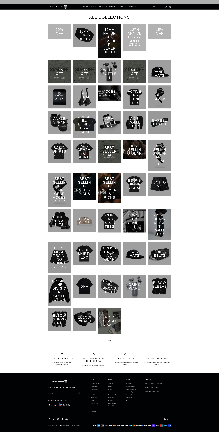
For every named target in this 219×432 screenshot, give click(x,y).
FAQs (127, 400)
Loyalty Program (112, 403)
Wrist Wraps (94, 394)
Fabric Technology (112, 394)
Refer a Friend (111, 406)
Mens (92, 406)
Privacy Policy (129, 392)
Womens (93, 408)
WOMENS (131, 6)
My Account (129, 383)
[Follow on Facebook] (49, 419)
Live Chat (66, 364)
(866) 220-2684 (155, 391)
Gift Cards (93, 411)
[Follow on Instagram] (58, 419)
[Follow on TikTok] (71, 419)
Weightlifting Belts (95, 383)
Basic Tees (94, 397)
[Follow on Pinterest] (62, 419)
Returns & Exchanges (131, 389)
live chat (158, 395)
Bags (92, 400)
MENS (122, 6)
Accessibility (129, 397)
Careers (110, 386)
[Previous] (90, 2)
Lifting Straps (94, 392)
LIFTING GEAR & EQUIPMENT (107, 6)
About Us (110, 383)
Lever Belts (94, 386)
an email (151, 395)
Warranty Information (131, 394)
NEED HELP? (154, 6)
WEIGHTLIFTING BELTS (89, 6)
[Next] (128, 2)
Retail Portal (111, 397)
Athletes (110, 392)
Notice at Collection (75, 425)
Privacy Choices (65, 425)
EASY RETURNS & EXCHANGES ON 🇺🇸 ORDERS (109, 1)
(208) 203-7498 (59, 364)
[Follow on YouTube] (66, 419)
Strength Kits (94, 403)
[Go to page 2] (114, 340)
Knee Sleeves (94, 389)
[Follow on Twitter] (53, 419)
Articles (110, 389)
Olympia (110, 400)
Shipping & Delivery (130, 386)
